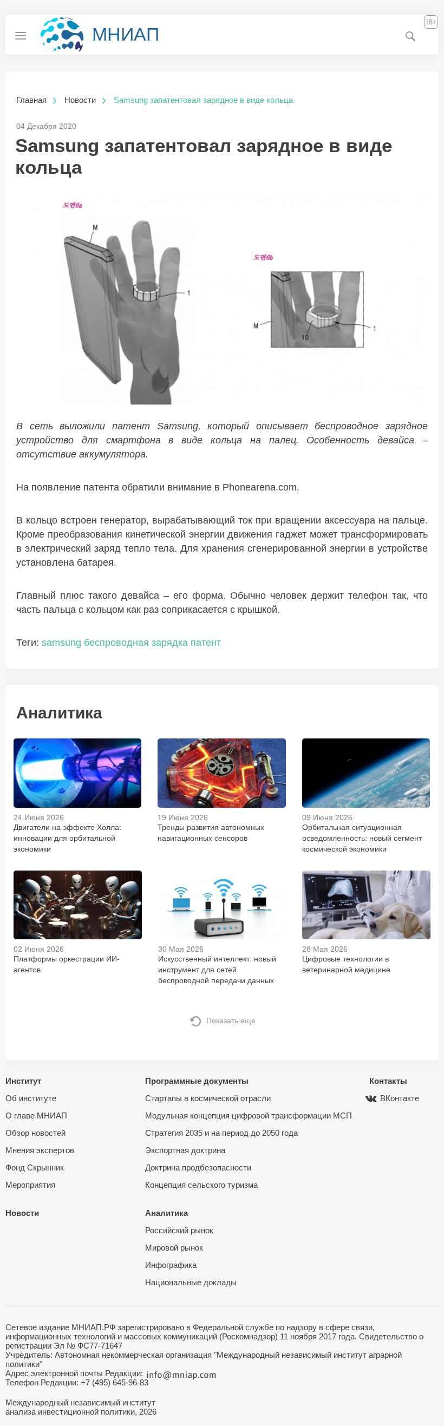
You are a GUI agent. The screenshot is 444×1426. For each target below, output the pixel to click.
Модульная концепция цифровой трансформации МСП (248, 1115)
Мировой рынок (174, 1247)
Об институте (30, 1098)
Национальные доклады (191, 1282)
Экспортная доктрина (185, 1150)
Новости (22, 1213)
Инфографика (171, 1265)
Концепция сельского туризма (201, 1184)
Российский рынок (179, 1230)
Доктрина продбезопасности (198, 1167)
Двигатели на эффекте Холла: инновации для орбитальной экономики (67, 838)
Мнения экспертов (39, 1150)
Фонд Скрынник (34, 1167)
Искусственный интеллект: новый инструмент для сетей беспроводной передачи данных (217, 969)
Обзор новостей (35, 1132)
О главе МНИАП (36, 1115)
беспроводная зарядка (136, 642)
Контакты (388, 1080)
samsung (61, 642)
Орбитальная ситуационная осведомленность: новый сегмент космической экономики (362, 838)
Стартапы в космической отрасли (208, 1098)
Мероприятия (30, 1184)
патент (206, 642)
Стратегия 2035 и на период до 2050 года (221, 1132)
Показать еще (231, 1020)
